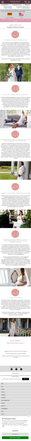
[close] (28, 416)
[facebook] (21, 369)
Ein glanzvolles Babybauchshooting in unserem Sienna (16, 356)
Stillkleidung (27, 4)
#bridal (15, 351)
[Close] (28, 11)
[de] (9, 16)
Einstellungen (15, 430)
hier (24, 58)
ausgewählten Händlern (13, 315)
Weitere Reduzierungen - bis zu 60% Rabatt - (15, 20)
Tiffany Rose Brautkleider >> (15, 340)
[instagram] (16, 369)
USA (21, 17)
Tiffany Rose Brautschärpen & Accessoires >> (16, 343)
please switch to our (16, 11)
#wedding (24, 351)
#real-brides (19, 351)
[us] (21, 16)
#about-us (11, 351)
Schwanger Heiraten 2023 (14, 353)
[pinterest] (11, 369)
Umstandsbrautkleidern (10, 150)
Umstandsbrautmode (16, 4)
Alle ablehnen (15, 434)
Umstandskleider (5, 4)
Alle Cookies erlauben (15, 437)
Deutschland (9, 17)
